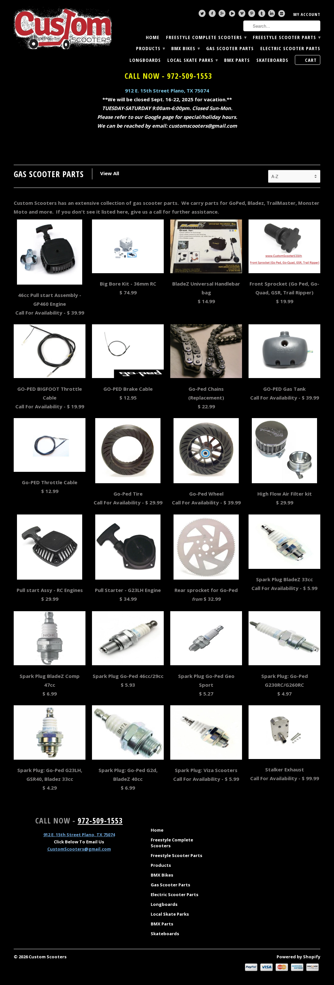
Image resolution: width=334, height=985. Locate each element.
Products (150, 48)
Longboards (145, 60)
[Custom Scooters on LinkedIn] (272, 15)
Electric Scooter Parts (290, 48)
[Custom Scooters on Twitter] (203, 15)
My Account (306, 14)
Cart (311, 60)
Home (152, 37)
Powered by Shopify (298, 957)
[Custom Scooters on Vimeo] (242, 15)
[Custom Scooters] (63, 28)
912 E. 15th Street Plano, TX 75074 (167, 90)
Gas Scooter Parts (230, 48)
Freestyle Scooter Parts (286, 37)
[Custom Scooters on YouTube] (233, 15)
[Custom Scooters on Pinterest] (252, 15)
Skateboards (272, 60)
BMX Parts (237, 60)
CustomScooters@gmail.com (79, 849)
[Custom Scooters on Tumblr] (262, 15)
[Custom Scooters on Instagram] (282, 15)
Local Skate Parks (192, 60)
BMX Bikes (185, 48)
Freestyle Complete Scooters (206, 37)
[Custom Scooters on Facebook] (213, 15)
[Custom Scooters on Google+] (223, 15)
